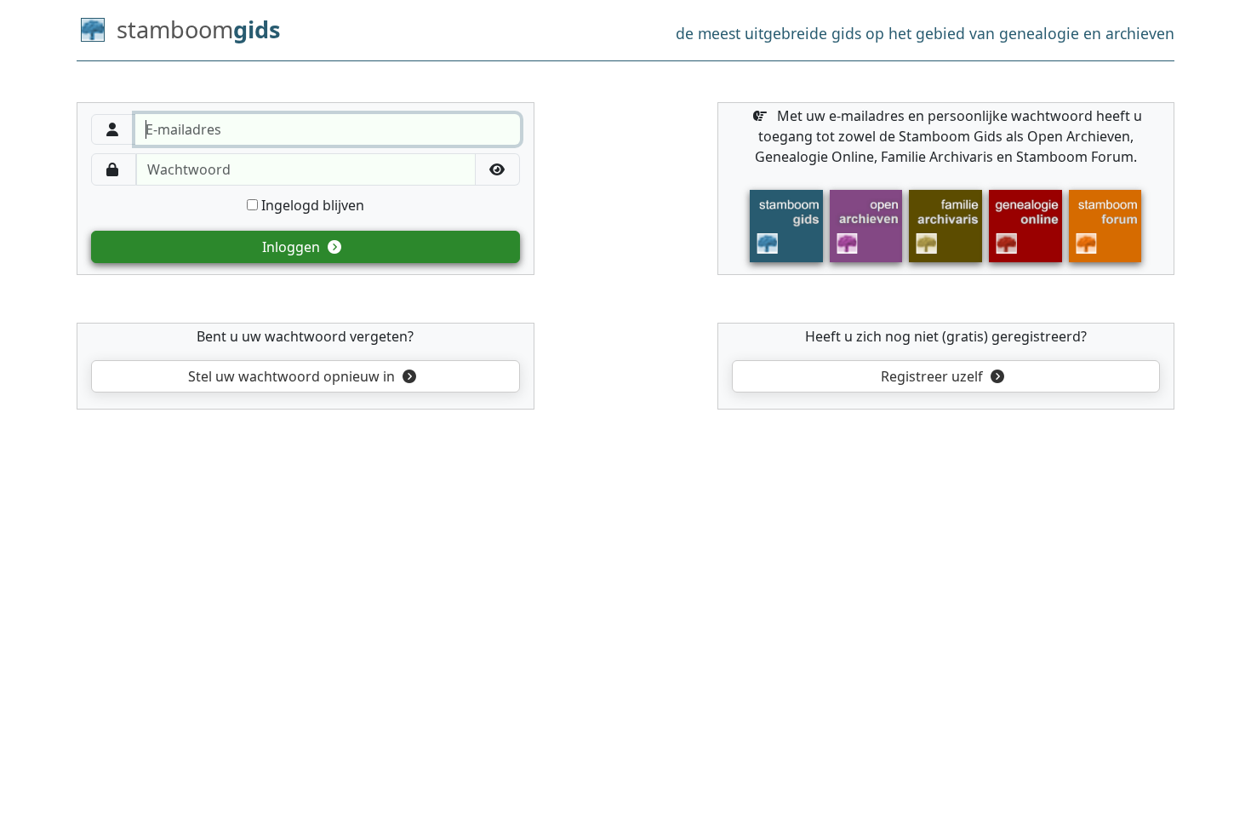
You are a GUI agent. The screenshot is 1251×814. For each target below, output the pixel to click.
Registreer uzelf (933, 376)
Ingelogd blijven (311, 205)
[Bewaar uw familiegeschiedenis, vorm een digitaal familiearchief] (945, 224)
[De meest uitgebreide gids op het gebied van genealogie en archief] (786, 224)
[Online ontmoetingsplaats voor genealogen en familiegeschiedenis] (1105, 224)
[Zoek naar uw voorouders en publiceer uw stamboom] (1025, 224)
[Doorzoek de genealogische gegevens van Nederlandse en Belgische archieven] (866, 224)
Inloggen (292, 247)
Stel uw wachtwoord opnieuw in (291, 376)
